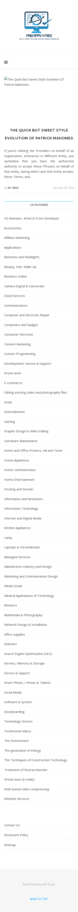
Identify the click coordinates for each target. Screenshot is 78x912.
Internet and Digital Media (22, 518)
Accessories (12, 228)
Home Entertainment (19, 479)
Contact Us (12, 825)
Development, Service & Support (27, 363)
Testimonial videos (17, 731)
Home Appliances (16, 460)
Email (8, 402)
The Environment (16, 741)
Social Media (13, 692)
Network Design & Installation (25, 624)
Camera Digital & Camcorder (24, 286)
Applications (12, 247)
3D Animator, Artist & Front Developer (31, 218)
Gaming (9, 421)
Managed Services (17, 557)
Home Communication (20, 470)
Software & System (18, 702)
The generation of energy (22, 750)
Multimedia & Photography (23, 615)
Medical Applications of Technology (29, 596)
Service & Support (17, 673)
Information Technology (21, 508)
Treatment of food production (25, 770)
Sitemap (10, 845)
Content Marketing (17, 344)
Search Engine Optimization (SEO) (28, 654)
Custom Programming (20, 354)
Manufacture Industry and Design (28, 566)
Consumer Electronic (18, 334)
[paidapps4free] (39, 26)
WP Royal (48, 884)
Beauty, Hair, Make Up (20, 267)
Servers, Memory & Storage (24, 663)
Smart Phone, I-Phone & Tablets (27, 682)
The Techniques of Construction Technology (35, 760)
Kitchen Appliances (17, 528)
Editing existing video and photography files (35, 392)
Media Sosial (13, 586)
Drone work (12, 373)
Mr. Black (13, 188)
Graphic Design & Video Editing (26, 431)
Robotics (10, 644)
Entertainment (14, 412)
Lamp (8, 537)
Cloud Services (14, 296)
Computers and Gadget (21, 325)
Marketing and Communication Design (31, 576)
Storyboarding (14, 712)
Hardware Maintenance (21, 441)
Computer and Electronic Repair (27, 315)
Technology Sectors (18, 721)
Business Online (15, 276)
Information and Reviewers (23, 499)
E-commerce (13, 383)
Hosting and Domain (18, 489)
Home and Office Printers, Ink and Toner (33, 450)
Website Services (16, 799)
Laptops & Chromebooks (22, 547)
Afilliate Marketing (17, 237)
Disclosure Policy (16, 835)
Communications (15, 305)
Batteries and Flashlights (22, 257)
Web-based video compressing (26, 789)
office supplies (14, 634)
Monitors (10, 605)
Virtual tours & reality (19, 779)
